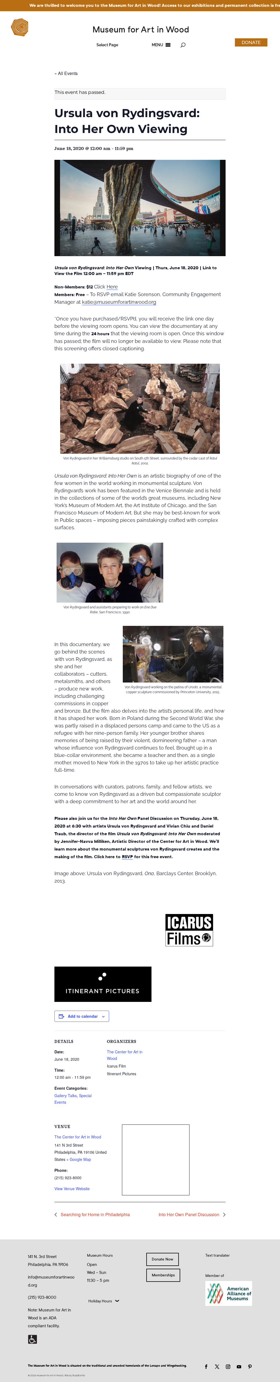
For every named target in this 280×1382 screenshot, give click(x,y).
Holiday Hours (100, 1301)
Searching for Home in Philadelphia (95, 1214)
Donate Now (162, 1259)
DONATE (251, 42)
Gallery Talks (65, 1095)
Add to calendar (83, 1016)
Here (112, 287)
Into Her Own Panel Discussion (189, 1214)
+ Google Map (78, 1159)
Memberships (163, 1275)
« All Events (66, 73)
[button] (107, 44)
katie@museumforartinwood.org (119, 302)
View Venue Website (72, 1188)
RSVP (127, 856)
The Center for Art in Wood (77, 1137)
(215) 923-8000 (42, 1297)
